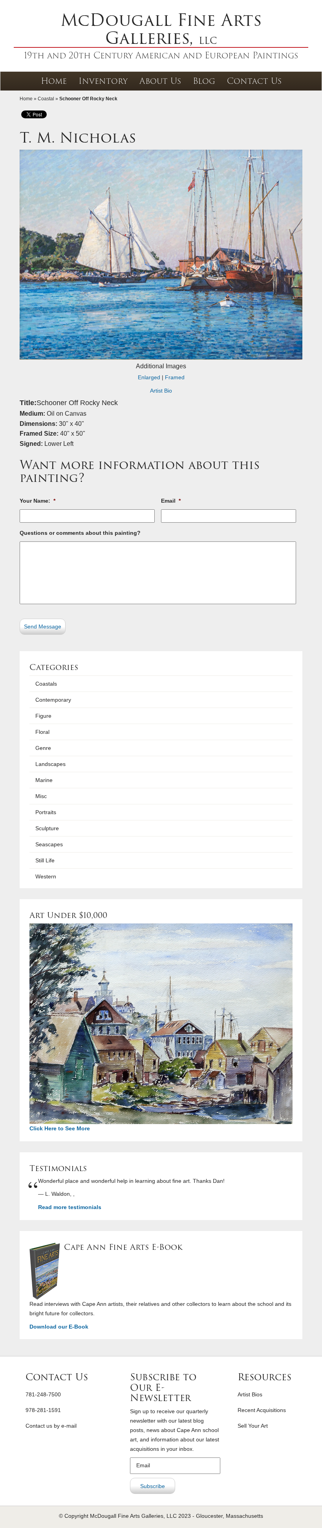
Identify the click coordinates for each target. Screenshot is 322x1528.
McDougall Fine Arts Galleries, (161, 29)
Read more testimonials (69, 1207)
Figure (43, 716)
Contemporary (53, 700)
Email (171, 501)
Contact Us (254, 80)
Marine (44, 780)
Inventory (103, 80)
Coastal (46, 98)
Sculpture (47, 828)
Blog (204, 80)
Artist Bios (250, 1394)
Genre (43, 748)
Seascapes (49, 844)
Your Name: (37, 501)
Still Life (45, 860)
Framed (175, 377)
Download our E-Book (58, 1326)
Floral (42, 732)
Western (45, 876)
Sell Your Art (253, 1426)
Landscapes (50, 764)
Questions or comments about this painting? (80, 533)
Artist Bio (161, 390)
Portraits (45, 812)
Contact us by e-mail (51, 1426)
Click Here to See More (59, 1128)
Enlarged (149, 377)
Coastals (46, 684)
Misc (41, 796)
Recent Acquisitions (262, 1410)
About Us (160, 80)
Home (54, 80)
